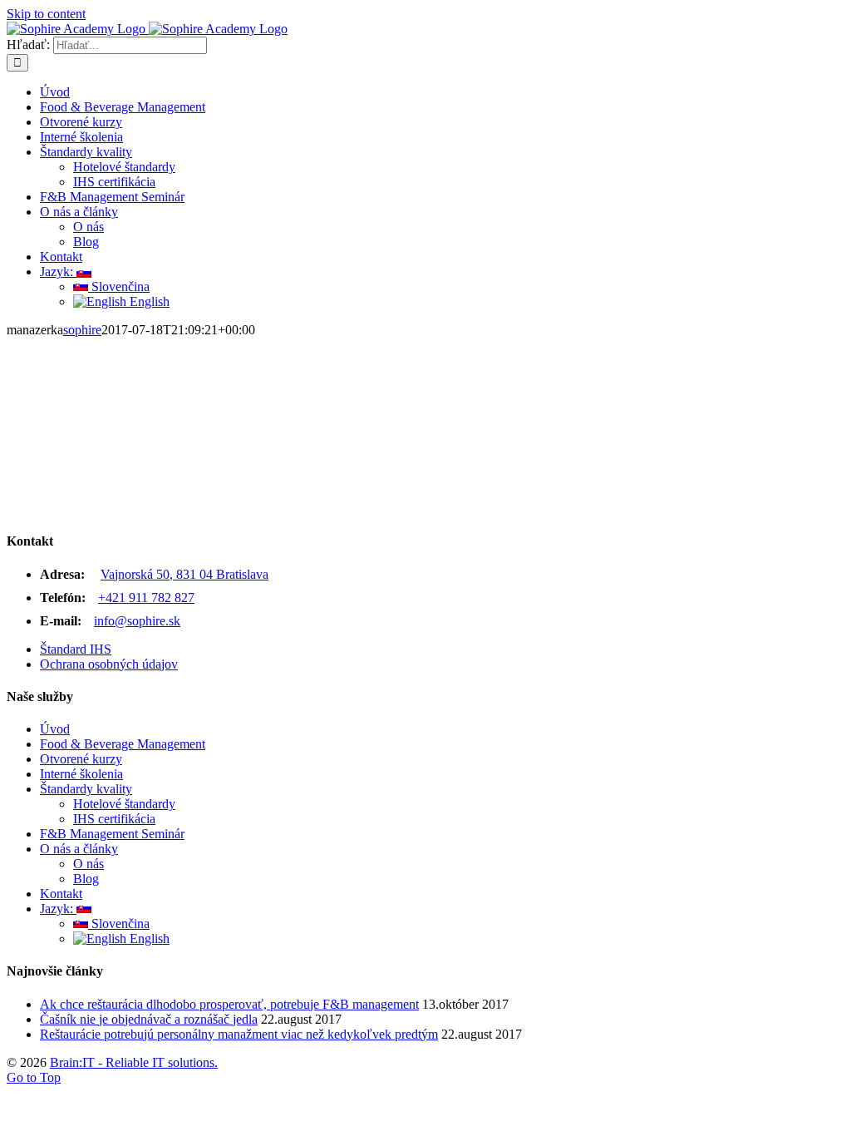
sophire (82, 330)
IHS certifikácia (114, 819)
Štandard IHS (75, 649)
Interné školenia (81, 774)
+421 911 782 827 (146, 597)
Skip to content (46, 14)
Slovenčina (119, 923)
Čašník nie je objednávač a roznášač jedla (149, 1019)
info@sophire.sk (137, 621)
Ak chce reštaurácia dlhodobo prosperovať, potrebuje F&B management (229, 1004)
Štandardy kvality (86, 789)
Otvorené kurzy (81, 759)
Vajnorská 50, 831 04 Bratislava (184, 574)
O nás (88, 864)
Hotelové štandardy (124, 804)
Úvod (55, 729)
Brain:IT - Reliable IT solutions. (134, 1062)
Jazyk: (58, 908)
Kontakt (61, 894)
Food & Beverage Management (122, 744)
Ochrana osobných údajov (109, 664)
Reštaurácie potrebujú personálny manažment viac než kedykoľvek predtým (239, 1034)
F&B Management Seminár (112, 834)
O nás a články (79, 849)
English (148, 938)
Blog (86, 879)
